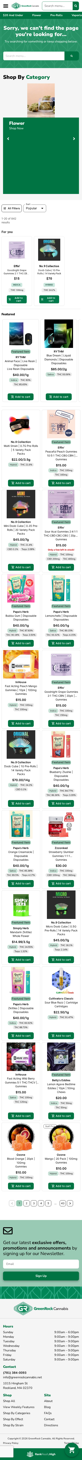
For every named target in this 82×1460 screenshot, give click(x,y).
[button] (5, 6)
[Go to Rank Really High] (41, 1454)
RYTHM (21, 357)
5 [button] (48, 1203)
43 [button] (62, 1203)
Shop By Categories (16, 1413)
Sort (28, 204)
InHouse (20, 682)
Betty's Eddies (61, 1080)
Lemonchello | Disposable (61, 615)
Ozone (21, 1154)
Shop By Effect (13, 1419)
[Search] (76, 6)
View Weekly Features (19, 1407)
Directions (51, 1425)
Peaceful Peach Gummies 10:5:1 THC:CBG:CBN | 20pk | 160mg (61, 455)
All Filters (14, 208)
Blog (47, 1407)
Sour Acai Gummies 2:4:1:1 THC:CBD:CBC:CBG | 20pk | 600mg (61, 535)
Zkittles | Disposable (21, 1008)
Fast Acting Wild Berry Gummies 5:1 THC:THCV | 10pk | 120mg (21, 1082)
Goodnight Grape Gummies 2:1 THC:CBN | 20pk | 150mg (61, 695)
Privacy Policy (10, 1443)
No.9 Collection (21, 441)
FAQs (48, 1413)
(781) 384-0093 (15, 1373)
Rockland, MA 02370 (17, 1388)
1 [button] (19, 1203)
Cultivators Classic (61, 998)
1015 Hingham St (15, 1383)
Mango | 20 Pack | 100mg (61, 1158)
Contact (49, 1419)
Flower (16, 123)
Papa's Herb (21, 611)
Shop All (9, 1401)
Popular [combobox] (31, 208)
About (48, 1401)
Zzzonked (61, 848)
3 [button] (34, 1203)
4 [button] (41, 1203)
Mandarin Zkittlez (21, 932)
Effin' (61, 447)
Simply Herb (21, 928)
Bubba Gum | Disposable (21, 615)
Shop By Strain (13, 1425)
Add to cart (22, 396)
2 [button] (26, 1203)
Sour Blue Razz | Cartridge (61, 1002)
